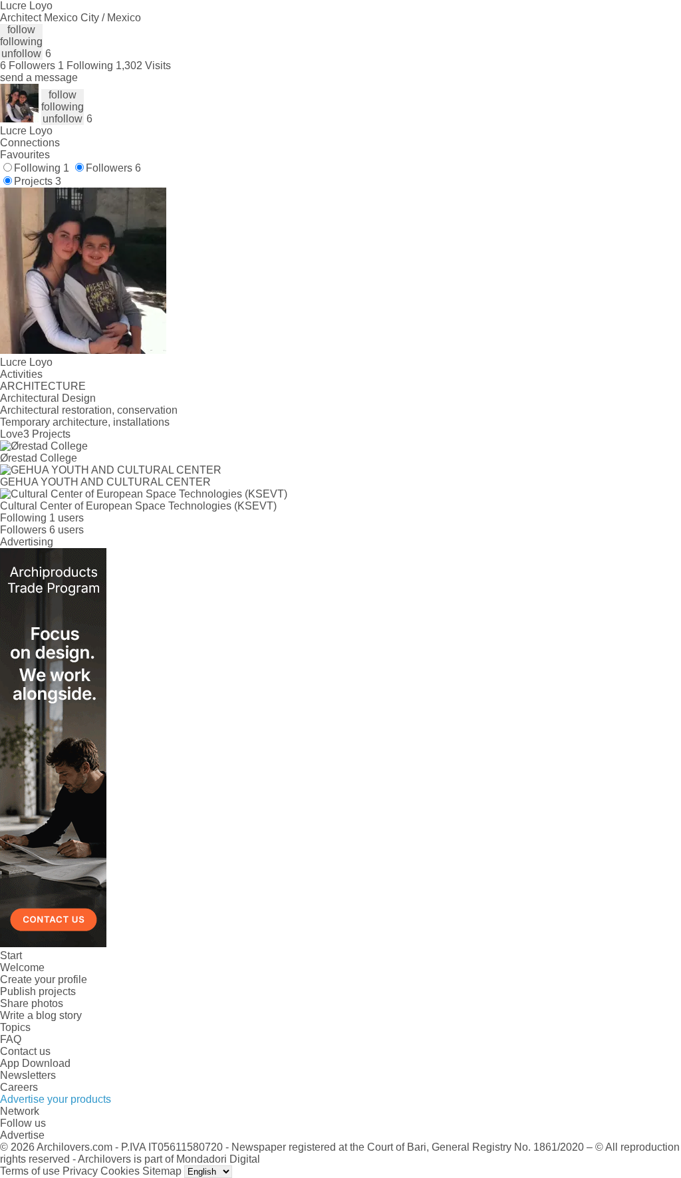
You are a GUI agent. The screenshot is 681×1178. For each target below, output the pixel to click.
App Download (35, 1063)
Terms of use (30, 1171)
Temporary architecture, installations (85, 422)
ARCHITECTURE (43, 386)
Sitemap (162, 1171)
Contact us (25, 1051)
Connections (30, 142)
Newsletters (28, 1075)
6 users (66, 529)
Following (41, 168)
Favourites (25, 154)
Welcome (22, 967)
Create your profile (43, 979)
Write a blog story (41, 1015)
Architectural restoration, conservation (89, 410)
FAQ (10, 1039)
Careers (19, 1087)
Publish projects (38, 991)
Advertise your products (55, 1099)
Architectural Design (48, 398)
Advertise (22, 1135)
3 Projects (46, 434)
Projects (37, 181)
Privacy (80, 1171)
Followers (113, 168)
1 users (66, 517)
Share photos (31, 1003)
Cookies (120, 1171)
